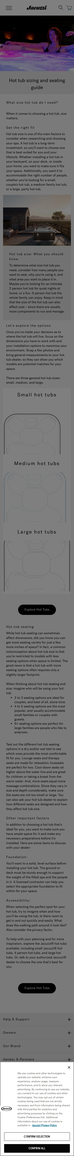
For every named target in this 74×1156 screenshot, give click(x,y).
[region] (37, 1109)
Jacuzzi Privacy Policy (44, 1125)
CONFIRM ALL (37, 1148)
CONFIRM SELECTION (37, 1136)
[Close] (69, 1067)
